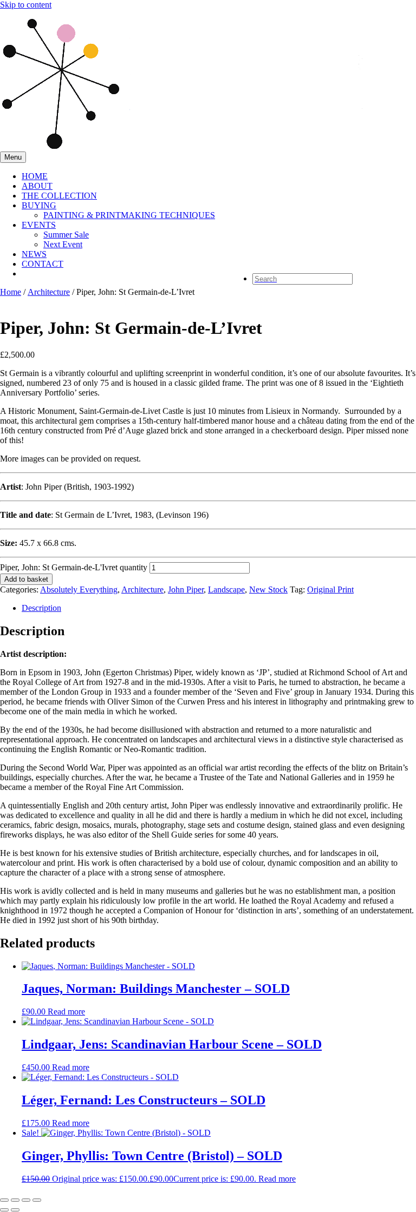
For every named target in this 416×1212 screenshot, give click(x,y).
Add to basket (26, 579)
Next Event (62, 244)
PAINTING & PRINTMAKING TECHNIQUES (129, 215)
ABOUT (37, 185)
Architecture (49, 292)
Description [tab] (41, 607)
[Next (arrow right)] (15, 1209)
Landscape (226, 589)
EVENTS (39, 224)
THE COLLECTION (59, 195)
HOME (35, 176)
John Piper (186, 589)
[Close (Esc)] (36, 1200)
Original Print (330, 589)
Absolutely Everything (79, 589)
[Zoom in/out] (4, 1200)
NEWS (34, 254)
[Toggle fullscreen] (15, 1200)
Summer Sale (66, 234)
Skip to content (25, 4)
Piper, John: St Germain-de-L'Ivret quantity (73, 567)
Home (10, 292)
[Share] (26, 1200)
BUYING (39, 205)
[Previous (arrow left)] (4, 1209)
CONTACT (42, 263)
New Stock (268, 589)
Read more (66, 1011)
